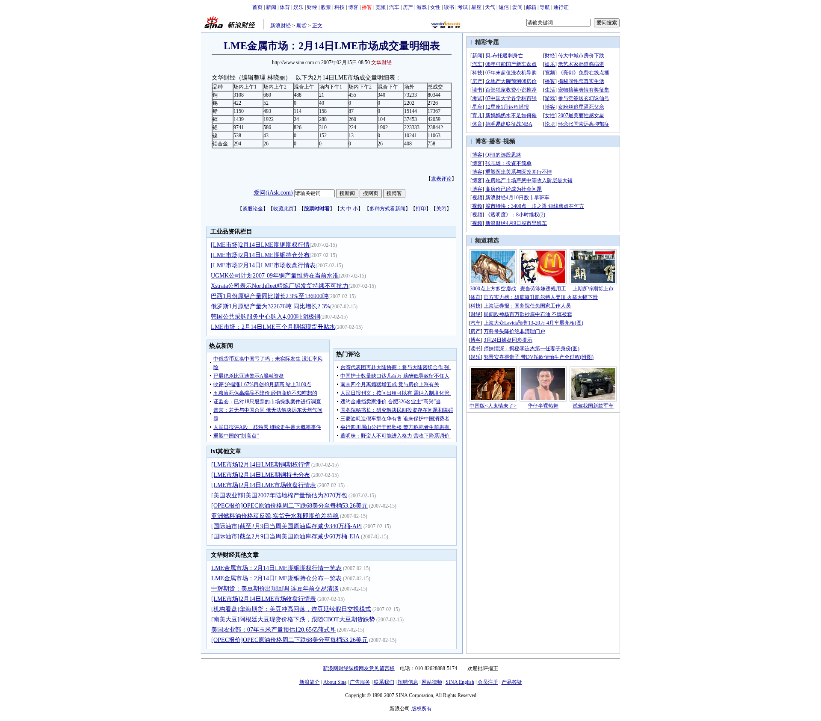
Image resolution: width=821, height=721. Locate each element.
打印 (421, 209)
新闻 (271, 7)
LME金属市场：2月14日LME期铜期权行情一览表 (276, 568)
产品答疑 (512, 682)
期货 (301, 26)
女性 (435, 7)
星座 (476, 7)
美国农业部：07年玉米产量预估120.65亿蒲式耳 (273, 629)
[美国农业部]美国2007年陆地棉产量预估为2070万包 (279, 495)
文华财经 (381, 62)
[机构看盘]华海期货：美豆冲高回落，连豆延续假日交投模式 (291, 609)
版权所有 (421, 709)
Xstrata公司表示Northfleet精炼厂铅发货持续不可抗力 (279, 286)
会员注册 (488, 682)
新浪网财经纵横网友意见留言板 (359, 668)
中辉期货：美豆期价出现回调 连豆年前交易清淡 (275, 588)
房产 (408, 7)
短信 (504, 7)
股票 (326, 7)
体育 (285, 7)
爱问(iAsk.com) (273, 192)
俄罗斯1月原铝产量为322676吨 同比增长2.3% (270, 306)
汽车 (394, 7)
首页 (257, 7)
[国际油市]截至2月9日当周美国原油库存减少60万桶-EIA (285, 536)
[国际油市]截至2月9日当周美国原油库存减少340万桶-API (286, 526)
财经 (312, 7)
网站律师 (432, 682)
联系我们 (384, 682)
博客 (353, 7)
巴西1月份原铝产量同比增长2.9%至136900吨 (269, 296)
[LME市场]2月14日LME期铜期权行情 (260, 245)
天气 (490, 7)
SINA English (460, 682)
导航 (545, 7)
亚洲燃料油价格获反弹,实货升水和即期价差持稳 (275, 516)
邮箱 (531, 7)
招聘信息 (408, 682)
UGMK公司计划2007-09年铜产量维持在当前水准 (275, 275)
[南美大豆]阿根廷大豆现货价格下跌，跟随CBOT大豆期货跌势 (293, 619)
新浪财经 (280, 26)
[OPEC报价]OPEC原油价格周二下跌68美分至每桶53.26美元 (289, 505)
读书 (449, 7)
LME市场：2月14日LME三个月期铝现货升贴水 (273, 327)
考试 (463, 7)
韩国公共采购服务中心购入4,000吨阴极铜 (265, 316)
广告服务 (360, 682)
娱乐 (298, 7)
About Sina (334, 682)
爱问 (517, 7)
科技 (339, 7)
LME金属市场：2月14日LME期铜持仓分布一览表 (276, 578)
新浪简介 (309, 682)
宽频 (380, 7)
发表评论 (441, 179)
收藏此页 (283, 209)
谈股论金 (252, 209)
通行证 (561, 7)
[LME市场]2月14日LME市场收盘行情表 (263, 265)
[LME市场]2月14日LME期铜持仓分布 (260, 255)
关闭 (441, 209)
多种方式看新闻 (387, 209)
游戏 (421, 7)
